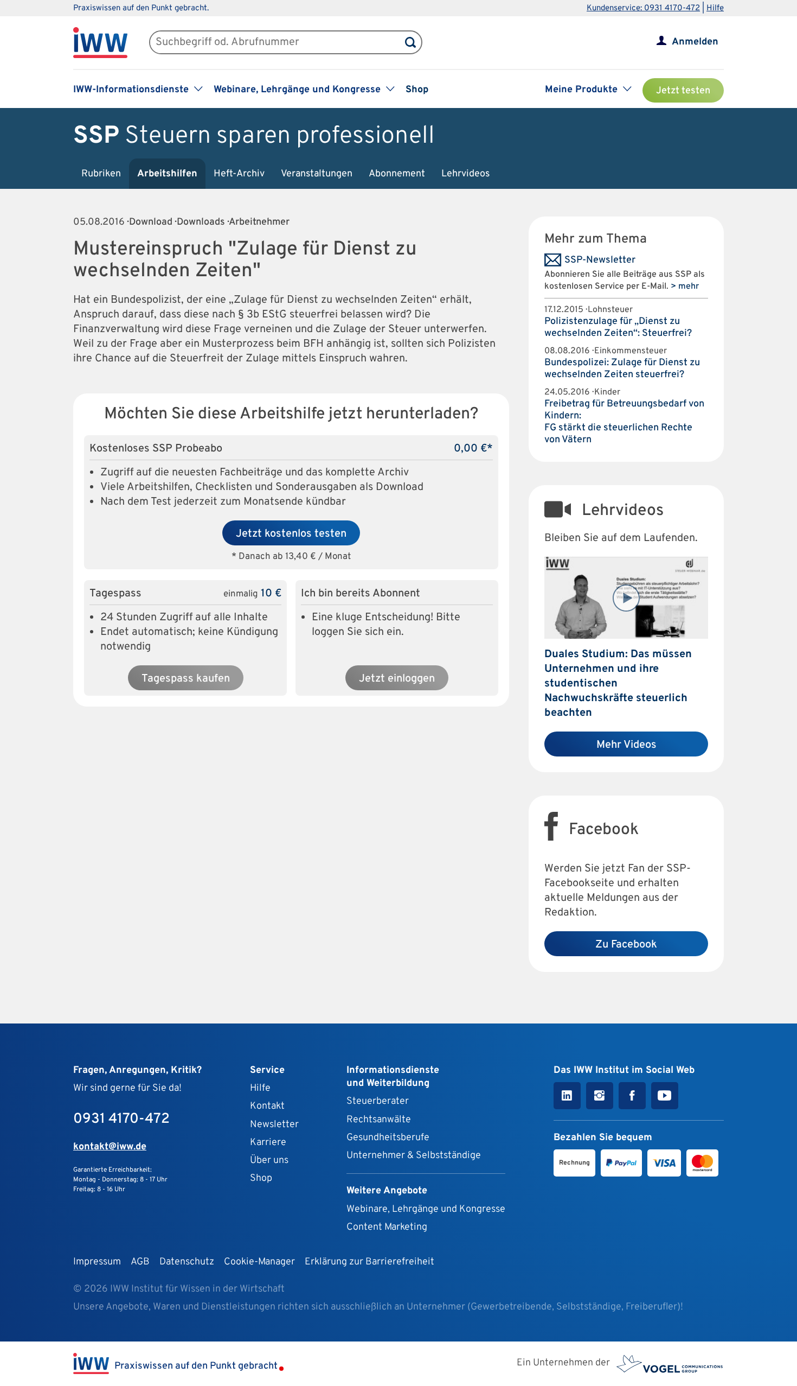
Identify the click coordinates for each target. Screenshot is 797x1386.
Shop (417, 90)
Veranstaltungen (316, 174)
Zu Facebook (626, 945)
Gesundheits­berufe (387, 1137)
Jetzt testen (683, 91)
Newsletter (274, 1124)
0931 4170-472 (121, 1119)
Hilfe (715, 8)
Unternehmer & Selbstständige (413, 1155)
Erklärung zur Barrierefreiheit (369, 1262)
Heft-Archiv (239, 174)
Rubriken (101, 174)
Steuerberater (377, 1101)
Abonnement (397, 174)
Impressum (97, 1262)
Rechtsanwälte (378, 1120)
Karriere (268, 1142)
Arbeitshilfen (167, 174)
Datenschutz (186, 1262)
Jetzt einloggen (397, 679)
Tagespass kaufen (186, 679)
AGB (140, 1262)
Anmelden (695, 42)
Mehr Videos (626, 745)
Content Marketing (386, 1227)
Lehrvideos (465, 174)
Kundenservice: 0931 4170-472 (643, 8)
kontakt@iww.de (109, 1147)
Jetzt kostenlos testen (291, 534)
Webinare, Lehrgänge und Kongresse (425, 1209)
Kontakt (267, 1106)
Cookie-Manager (259, 1262)
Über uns (269, 1160)
